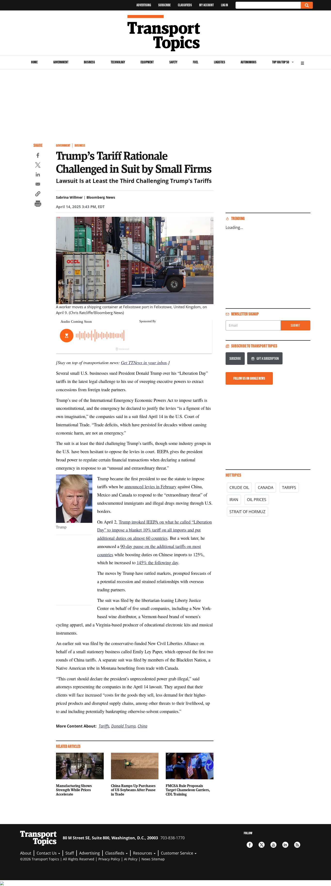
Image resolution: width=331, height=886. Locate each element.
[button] (37, 194)
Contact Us (47, 853)
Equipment (147, 62)
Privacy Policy (109, 859)
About (25, 853)
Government (60, 62)
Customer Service (177, 853)
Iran (233, 499)
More (302, 62)
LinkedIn (285, 845)
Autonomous (248, 62)
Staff (69, 853)
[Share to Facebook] (37, 156)
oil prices (256, 499)
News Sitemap (153, 859)
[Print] (37, 204)
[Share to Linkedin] (37, 175)
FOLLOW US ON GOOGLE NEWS (249, 378)
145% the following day (157, 562)
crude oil (239, 487)
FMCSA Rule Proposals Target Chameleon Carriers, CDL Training (188, 790)
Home (34, 62)
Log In (224, 5)
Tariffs (104, 726)
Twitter (262, 845)
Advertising (143, 5)
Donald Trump (123, 726)
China (142, 726)
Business (89, 62)
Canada (265, 487)
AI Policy (130, 859)
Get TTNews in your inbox (144, 362)
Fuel (195, 62)
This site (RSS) (297, 845)
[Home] (165, 33)
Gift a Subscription (268, 358)
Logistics (219, 62)
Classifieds (185, 5)
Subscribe (164, 5)
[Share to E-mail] (37, 184)
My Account (206, 5)
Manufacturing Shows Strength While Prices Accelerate (74, 790)
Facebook (250, 845)
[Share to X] (37, 165)
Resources (143, 853)
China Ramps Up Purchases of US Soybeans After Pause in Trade (133, 790)
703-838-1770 (172, 838)
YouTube (273, 845)
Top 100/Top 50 (280, 62)
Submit (295, 325)
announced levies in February (150, 486)
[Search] (307, 5)
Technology (118, 62)
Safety (173, 62)
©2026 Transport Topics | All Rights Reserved (57, 859)
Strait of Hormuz (247, 511)
